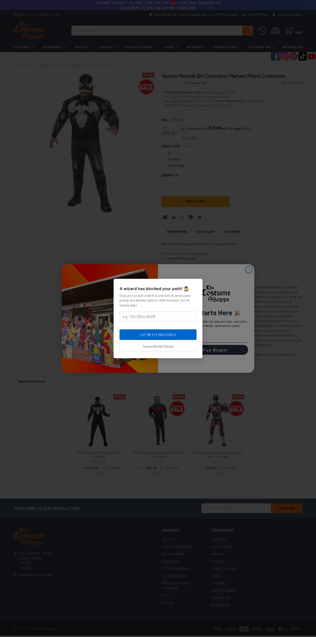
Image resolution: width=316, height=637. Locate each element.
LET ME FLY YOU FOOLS (158, 335)
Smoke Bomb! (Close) (158, 346)
